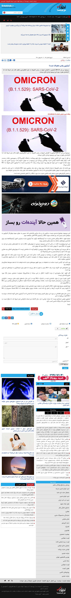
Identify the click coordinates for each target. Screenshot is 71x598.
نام (67, 338)
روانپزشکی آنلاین (64, 572)
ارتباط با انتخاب (33, 1)
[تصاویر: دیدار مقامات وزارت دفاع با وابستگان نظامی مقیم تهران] (53, 394)
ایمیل (67, 342)
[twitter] (3, 318)
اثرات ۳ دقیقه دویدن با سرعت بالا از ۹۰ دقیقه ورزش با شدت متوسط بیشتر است (28, 44)
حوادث (22, 581)
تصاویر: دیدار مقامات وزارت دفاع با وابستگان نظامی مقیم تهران (53, 404)
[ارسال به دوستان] (5, 60)
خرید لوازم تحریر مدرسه (62, 489)
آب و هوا (22, 1)
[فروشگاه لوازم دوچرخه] (36, 203)
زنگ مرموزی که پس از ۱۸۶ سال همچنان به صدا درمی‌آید (35, 35)
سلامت (68, 60)
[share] (4, 20)
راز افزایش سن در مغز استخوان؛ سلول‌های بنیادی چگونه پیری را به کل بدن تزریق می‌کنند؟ (18, 402)
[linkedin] (12, 318)
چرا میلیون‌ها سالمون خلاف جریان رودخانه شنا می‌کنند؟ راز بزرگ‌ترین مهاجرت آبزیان (28, 25)
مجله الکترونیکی (12, 586)
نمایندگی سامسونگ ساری (62, 515)
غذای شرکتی (65, 519)
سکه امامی (66, 561)
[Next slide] (38, 383)
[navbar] (69, 17)
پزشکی (63, 60)
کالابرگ (67, 527)
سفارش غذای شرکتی (63, 546)
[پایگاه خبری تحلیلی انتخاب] (62, 8)
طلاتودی (67, 530)
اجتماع (39, 581)
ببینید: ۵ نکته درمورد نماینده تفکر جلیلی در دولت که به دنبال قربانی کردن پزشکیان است (53, 454)
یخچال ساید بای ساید (63, 492)
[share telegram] (7, 20)
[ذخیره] (8, 60)
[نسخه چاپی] (3, 60)
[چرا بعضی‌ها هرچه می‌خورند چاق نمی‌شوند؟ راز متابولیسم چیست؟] (18, 442)
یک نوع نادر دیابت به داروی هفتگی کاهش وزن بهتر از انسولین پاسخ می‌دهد (17, 489)
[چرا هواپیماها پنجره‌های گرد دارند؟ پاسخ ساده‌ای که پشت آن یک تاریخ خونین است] (18, 466)
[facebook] (6, 318)
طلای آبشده (65, 568)
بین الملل (53, 581)
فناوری (34, 581)
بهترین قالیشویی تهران (62, 557)
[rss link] (12, 580)
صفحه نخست (66, 581)
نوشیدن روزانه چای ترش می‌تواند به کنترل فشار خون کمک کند (18, 520)
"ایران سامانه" (38, 594)
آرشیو (41, 589)
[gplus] (9, 318)
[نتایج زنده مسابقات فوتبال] (67, 38)
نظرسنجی (3, 1)
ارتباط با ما (38, 586)
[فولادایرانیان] (36, 184)
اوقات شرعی (16, 1)
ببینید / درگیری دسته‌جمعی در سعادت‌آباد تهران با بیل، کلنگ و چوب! (53, 474)
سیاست (59, 581)
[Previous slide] (43, 383)
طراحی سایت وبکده (63, 549)
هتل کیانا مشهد (64, 504)
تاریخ (48, 581)
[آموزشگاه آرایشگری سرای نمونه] (36, 222)
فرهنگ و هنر (28, 581)
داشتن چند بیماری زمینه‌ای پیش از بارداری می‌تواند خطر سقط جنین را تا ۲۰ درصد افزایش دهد (17, 499)
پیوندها (27, 1)
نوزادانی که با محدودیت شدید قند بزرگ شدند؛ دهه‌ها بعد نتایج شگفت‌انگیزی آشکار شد (17, 494)
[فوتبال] (67, 32)
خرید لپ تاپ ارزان (64, 500)
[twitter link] (5, 580)
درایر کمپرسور (65, 523)
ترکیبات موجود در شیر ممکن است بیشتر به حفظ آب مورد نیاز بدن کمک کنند (17, 524)
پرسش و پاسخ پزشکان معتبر (61, 485)
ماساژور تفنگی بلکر (64, 508)
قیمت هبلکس (65, 538)
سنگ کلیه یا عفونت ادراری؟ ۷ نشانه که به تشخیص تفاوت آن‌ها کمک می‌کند (17, 504)
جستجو (46, 589)
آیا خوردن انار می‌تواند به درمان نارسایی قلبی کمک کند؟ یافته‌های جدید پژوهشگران (17, 509)
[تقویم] (67, 35)
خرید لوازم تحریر (64, 496)
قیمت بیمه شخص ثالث (62, 542)
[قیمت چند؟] (67, 29)
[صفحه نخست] (67, 26)
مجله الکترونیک (9, 1)
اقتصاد (44, 581)
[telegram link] (8, 580)
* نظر (67, 347)
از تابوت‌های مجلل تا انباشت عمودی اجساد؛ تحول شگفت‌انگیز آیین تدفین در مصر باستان (18, 430)
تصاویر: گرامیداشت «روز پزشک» (61, 478)
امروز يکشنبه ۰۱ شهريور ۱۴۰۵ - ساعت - (57, 17)
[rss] (11, 20)
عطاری (67, 511)
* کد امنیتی (65, 361)
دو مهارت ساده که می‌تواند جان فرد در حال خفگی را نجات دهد (18, 518)
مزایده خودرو (65, 553)
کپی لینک (34, 309)
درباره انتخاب (46, 586)
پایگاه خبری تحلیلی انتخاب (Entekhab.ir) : (58, 114)
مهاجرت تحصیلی (64, 534)
